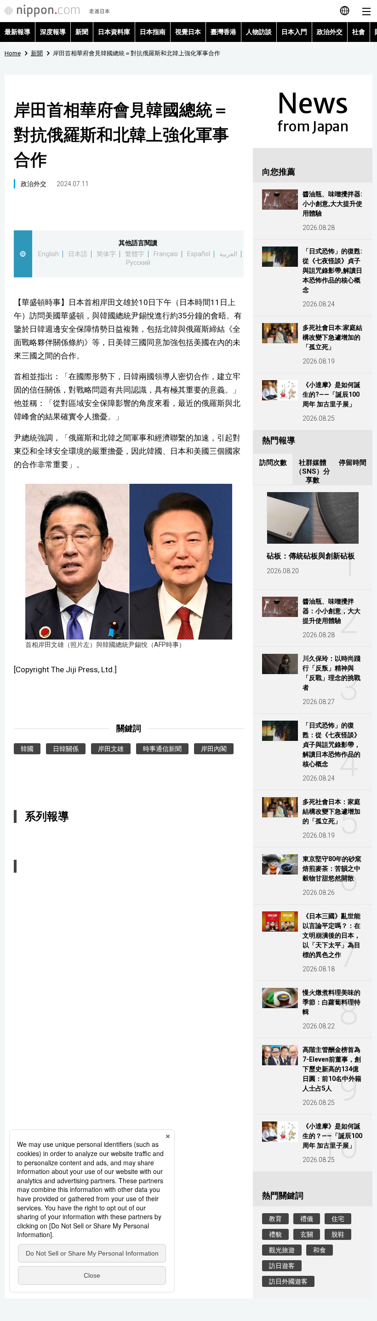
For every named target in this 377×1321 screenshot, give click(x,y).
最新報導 (17, 31)
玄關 (306, 1234)
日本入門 (294, 31)
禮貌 (275, 1234)
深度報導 (53, 31)
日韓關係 (66, 748)
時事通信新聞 (162, 748)
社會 (358, 31)
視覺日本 (188, 31)
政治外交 (330, 31)
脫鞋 (337, 1234)
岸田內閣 (214, 748)
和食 (319, 1250)
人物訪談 (259, 31)
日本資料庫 (114, 31)
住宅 (337, 1218)
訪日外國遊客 (288, 1281)
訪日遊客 (282, 1265)
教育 (275, 1218)
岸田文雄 (111, 748)
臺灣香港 (223, 31)
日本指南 (153, 31)
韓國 (27, 748)
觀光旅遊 (282, 1250)
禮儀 (306, 1218)
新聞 (81, 31)
